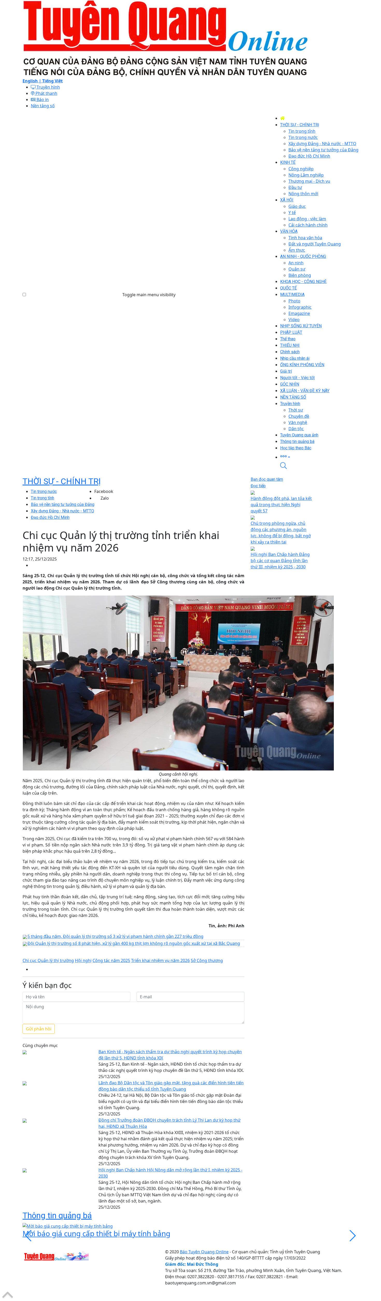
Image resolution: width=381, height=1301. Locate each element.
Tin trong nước (44, 491)
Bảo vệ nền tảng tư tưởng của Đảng (62, 504)
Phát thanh (45, 93)
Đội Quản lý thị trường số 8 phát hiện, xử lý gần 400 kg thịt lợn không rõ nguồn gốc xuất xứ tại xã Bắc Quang (133, 943)
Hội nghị (83, 960)
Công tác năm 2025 (111, 960)
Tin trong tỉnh (42, 498)
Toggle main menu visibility (148, 295)
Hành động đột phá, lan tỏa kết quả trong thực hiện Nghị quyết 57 (281, 505)
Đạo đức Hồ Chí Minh (50, 517)
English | (32, 81)
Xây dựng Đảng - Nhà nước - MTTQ (62, 510)
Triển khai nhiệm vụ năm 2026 (160, 960)
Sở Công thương (207, 960)
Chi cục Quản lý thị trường (48, 960)
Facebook (103, 491)
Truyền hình (48, 87)
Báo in (42, 99)
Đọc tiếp (258, 485)
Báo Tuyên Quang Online (204, 1252)
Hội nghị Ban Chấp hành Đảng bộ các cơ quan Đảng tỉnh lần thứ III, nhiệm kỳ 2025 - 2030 (280, 560)
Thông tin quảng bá (57, 1215)
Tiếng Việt (52, 81)
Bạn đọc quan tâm (267, 479)
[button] (319, 456)
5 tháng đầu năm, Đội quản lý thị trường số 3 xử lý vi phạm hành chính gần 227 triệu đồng (115, 936)
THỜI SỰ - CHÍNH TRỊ (62, 481)
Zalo (105, 498)
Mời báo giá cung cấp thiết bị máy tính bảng (96, 1233)
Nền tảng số (43, 106)
